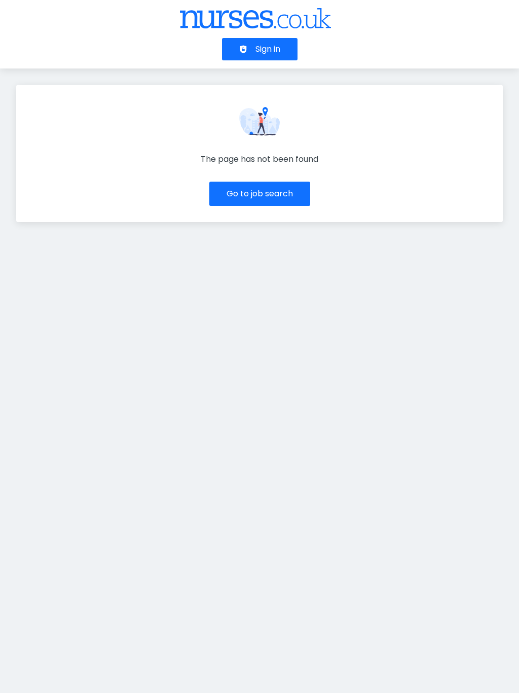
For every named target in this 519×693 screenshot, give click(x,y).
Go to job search (260, 193)
